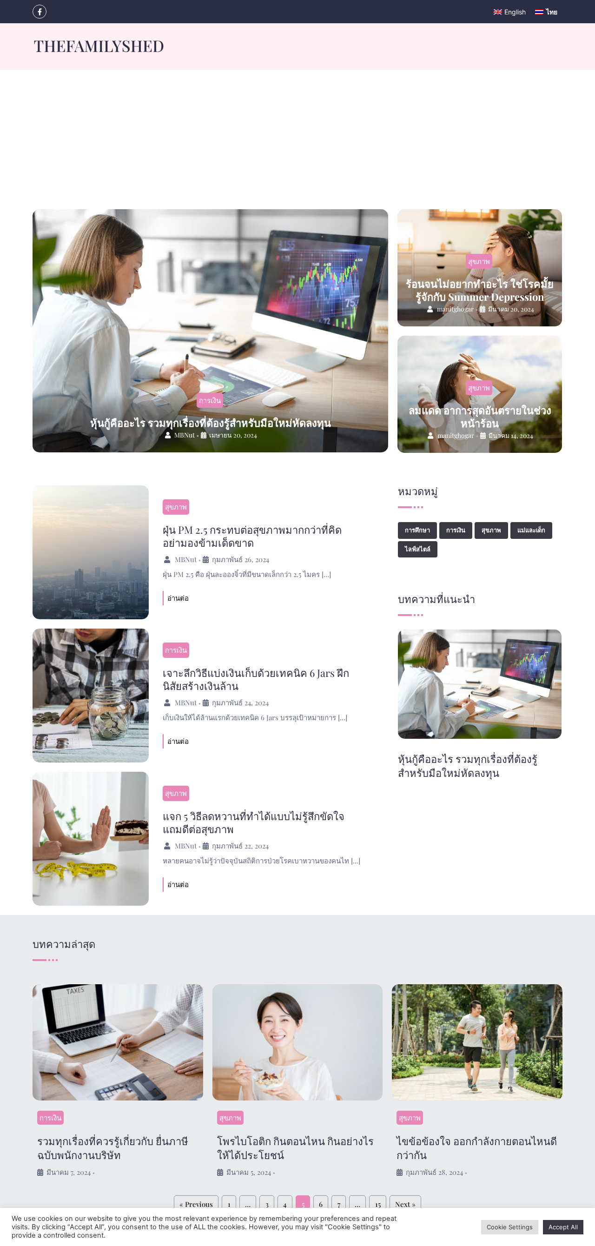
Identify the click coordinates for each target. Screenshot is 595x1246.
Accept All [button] (563, 1227)
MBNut (184, 435)
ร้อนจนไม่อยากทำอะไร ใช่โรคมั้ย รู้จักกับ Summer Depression (480, 290)
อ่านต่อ (178, 598)
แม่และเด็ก (531, 530)
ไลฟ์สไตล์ (417, 549)
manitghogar (455, 309)
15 (378, 1204)
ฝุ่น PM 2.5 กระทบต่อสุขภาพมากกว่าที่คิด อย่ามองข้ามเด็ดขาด (252, 536)
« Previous (196, 1204)
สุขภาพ (479, 261)
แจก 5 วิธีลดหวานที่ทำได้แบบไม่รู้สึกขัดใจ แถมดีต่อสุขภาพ (253, 822)
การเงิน (210, 400)
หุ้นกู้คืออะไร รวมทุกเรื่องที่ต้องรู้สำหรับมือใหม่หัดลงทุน (210, 423)
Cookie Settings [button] (510, 1227)
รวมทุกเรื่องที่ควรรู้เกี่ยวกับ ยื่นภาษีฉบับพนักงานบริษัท (112, 1148)
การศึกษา (417, 530)
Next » (405, 1204)
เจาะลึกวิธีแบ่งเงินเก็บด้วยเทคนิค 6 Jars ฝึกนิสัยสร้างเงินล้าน (256, 679)
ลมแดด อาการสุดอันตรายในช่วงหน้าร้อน (480, 416)
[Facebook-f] (39, 12)
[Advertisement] (297, 139)
